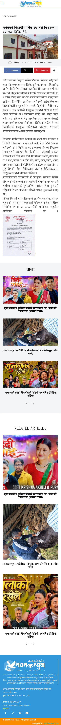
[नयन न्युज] (10, 62)
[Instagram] (13, 714)
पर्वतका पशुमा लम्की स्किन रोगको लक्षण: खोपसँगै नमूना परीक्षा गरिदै (30, 352)
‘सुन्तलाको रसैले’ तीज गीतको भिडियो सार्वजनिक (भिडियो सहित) (30, 394)
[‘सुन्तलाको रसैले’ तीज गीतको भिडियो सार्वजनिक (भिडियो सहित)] (30, 374)
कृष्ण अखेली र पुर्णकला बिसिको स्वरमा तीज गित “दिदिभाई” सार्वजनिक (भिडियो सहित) (30, 309)
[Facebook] (6, 714)
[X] (20, 714)
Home (5, 16)
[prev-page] (27, 403)
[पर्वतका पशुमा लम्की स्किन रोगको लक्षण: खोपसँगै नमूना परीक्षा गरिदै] (30, 332)
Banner (13, 16)
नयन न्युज (17, 62)
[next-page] (32, 403)
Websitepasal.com (50, 723)
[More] (54, 70)
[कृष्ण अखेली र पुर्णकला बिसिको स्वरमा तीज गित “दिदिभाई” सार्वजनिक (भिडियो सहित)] (30, 290)
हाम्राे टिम (6, 708)
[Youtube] (27, 714)
